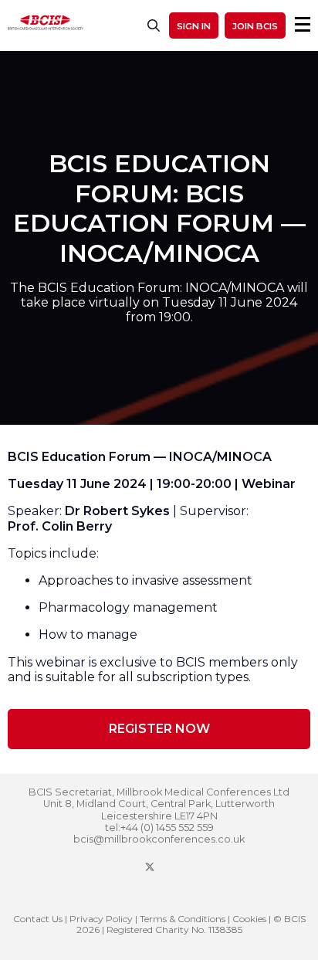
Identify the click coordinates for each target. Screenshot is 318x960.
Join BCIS (255, 26)
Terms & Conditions (182, 918)
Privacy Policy (101, 918)
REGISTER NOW (159, 728)
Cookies (249, 918)
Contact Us (38, 918)
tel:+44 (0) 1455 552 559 (159, 827)
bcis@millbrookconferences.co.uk (159, 839)
